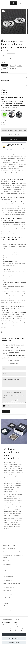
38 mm (4, 68)
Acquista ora (14, 139)
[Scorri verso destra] (17, 37)
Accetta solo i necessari (14, 638)
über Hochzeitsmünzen (9, 548)
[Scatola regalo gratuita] (11, 114)
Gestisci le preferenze (14, 642)
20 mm (4, 65)
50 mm (12, 68)
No (4, 124)
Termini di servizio (7, 590)
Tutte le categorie (7, 560)
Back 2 (5, 92)
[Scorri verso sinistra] (10, 37)
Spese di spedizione (11, 52)
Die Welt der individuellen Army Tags (12, 552)
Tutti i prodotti (7, 564)
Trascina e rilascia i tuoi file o (14, 130)
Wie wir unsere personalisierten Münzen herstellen (13, 556)
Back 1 (5, 90)
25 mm (12, 65)
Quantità (3, 55)
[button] (3, 3)
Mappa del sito (6, 597)
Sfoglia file (14, 400)
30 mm (19, 65)
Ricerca (5, 573)
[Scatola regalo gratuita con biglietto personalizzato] (19, 114)
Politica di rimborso (8, 576)
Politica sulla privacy (8, 580)
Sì (3, 122)
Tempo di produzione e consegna (11, 583)
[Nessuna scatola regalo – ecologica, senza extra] (4, 114)
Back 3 (5, 94)
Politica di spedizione (8, 587)
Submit (6, 412)
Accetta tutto (14, 634)
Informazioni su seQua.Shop (10, 594)
